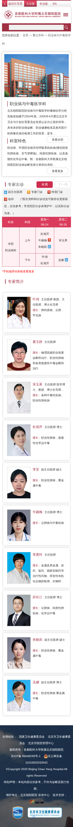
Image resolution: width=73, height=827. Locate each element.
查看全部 (57, 139)
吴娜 (61, 260)
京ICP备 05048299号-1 (26, 756)
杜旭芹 (45, 233)
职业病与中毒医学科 (28, 104)
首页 (25, 35)
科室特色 (18, 141)
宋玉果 (63, 240)
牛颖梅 (42, 240)
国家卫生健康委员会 (32, 736)
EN (55, 3)
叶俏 (45, 256)
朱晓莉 (42, 246)
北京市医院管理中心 (41, 743)
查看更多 (57, 171)
